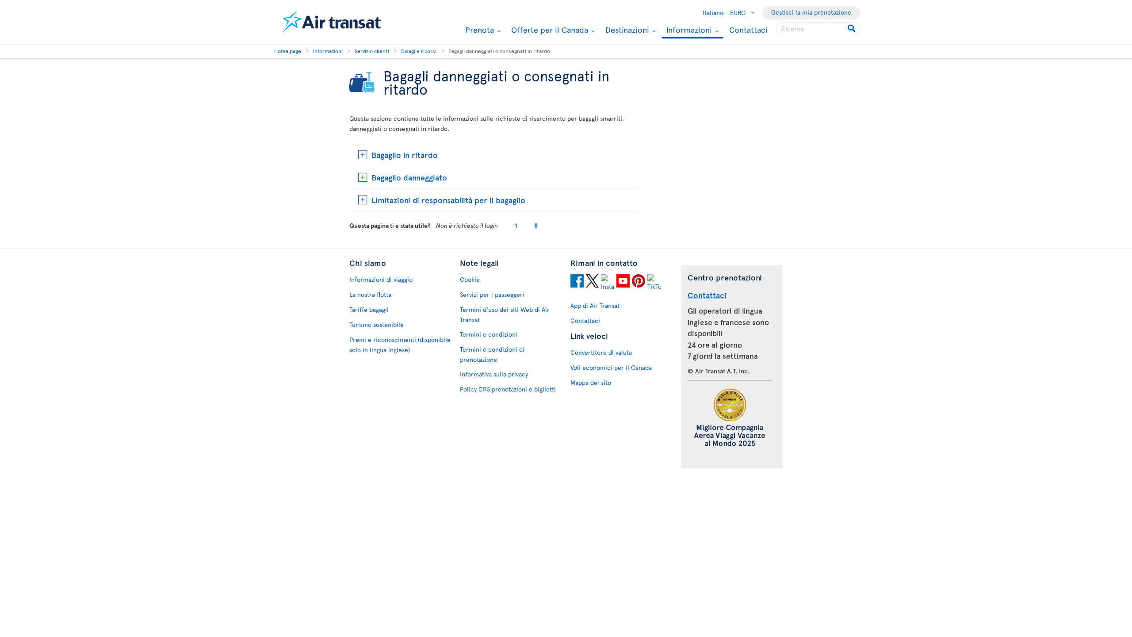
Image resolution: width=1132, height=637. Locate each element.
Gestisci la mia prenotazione (811, 12)
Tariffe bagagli (369, 309)
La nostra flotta (370, 294)
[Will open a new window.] (577, 282)
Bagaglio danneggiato (409, 177)
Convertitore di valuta (601, 352)
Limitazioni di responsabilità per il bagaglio (448, 199)
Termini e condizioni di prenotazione (492, 354)
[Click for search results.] (852, 28)
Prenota (478, 29)
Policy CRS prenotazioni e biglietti (508, 389)
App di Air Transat (595, 305)
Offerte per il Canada (548, 29)
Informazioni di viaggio (381, 279)
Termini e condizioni (488, 334)
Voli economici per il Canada (611, 367)
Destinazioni (626, 29)
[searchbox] (818, 28)
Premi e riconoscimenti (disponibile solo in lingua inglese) (400, 344)
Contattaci (748, 29)
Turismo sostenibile (376, 324)
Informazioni (688, 30)
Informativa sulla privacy (494, 374)
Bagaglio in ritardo (404, 154)
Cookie (470, 279)
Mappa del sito (590, 382)
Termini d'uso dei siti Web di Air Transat (505, 314)
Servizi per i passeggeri (492, 294)
